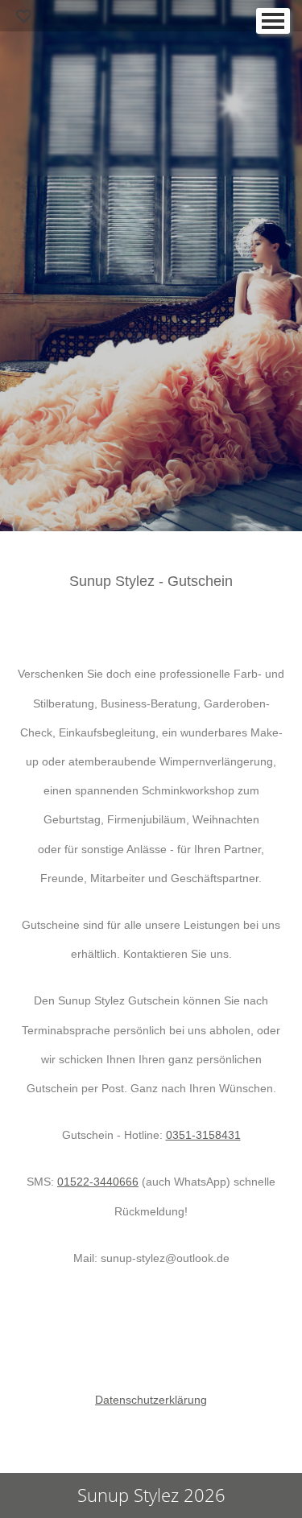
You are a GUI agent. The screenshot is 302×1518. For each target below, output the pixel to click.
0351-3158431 (203, 1134)
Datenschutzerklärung (151, 1399)
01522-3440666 (98, 1181)
